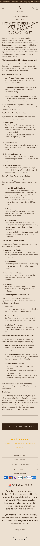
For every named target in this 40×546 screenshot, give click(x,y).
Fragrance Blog (22, 16)
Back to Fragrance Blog (21, 426)
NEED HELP (19, 469)
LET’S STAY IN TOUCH (20, 465)
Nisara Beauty (28, 339)
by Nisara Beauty (19, 134)
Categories (19, 460)
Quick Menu (19, 455)
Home (13, 16)
